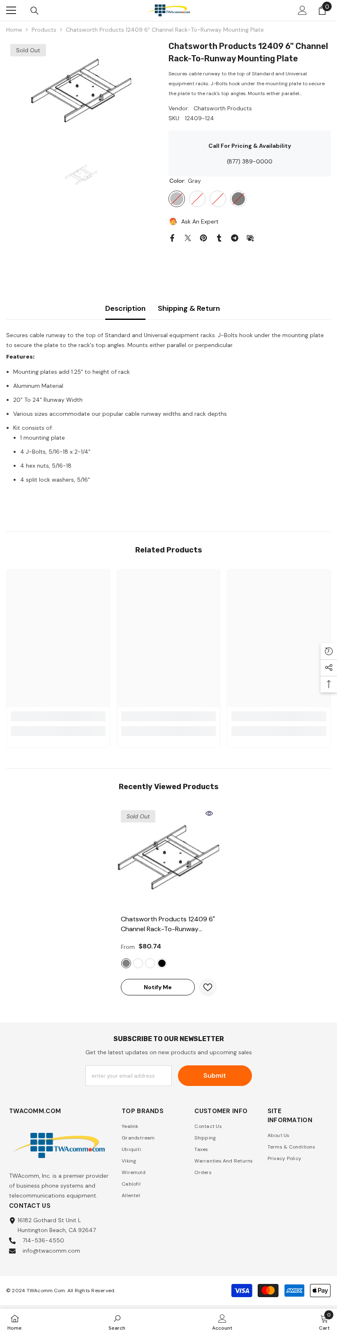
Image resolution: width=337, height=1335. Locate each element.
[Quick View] (209, 813)
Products (44, 29)
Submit (214, 1075)
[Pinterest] (203, 237)
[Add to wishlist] (208, 987)
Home (14, 29)
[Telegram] (234, 237)
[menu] (11, 10)
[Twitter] (188, 237)
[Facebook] (172, 237)
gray (126, 963)
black (162, 963)
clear (150, 963)
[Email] (250, 237)
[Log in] (302, 10)
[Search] (34, 11)
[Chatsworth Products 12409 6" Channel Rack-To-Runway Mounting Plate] (169, 858)
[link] (58, 716)
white (138, 963)
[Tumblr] (219, 237)
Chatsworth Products (223, 108)
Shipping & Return (189, 308)
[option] (81, 91)
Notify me (158, 987)
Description (125, 308)
